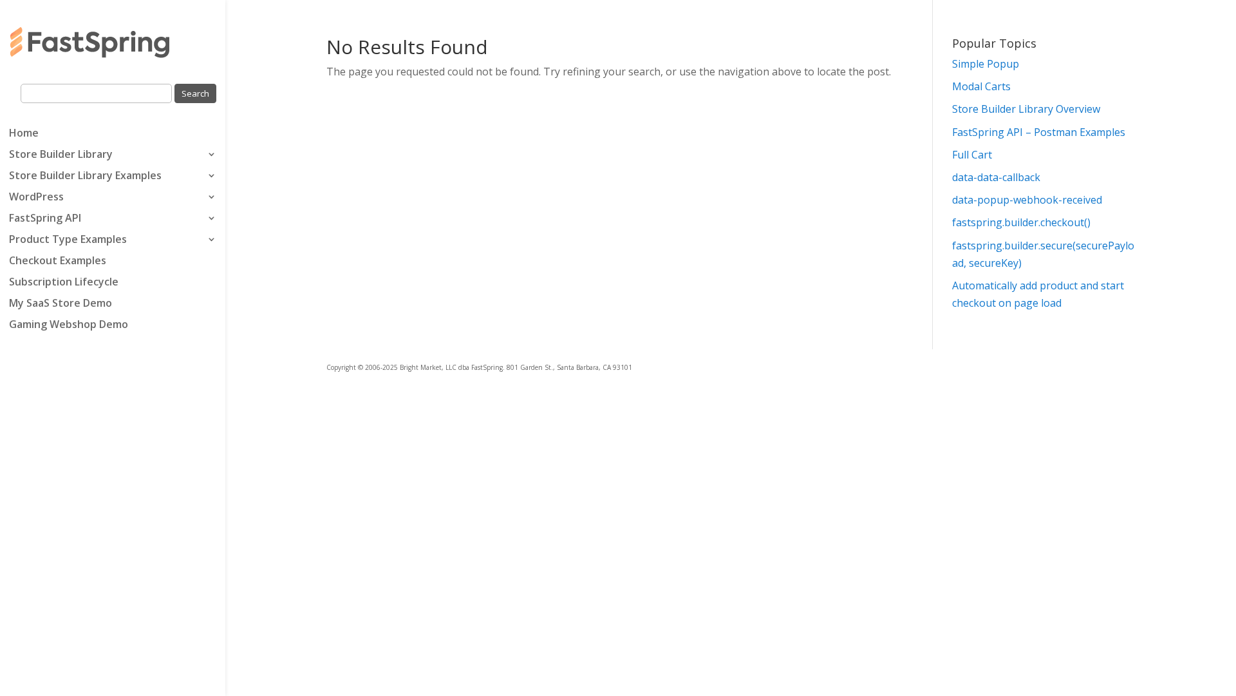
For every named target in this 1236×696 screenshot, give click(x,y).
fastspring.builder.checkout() (1021, 222)
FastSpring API (45, 219)
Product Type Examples (68, 240)
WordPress (36, 198)
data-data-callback (996, 177)
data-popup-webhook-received (1027, 200)
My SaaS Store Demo (60, 304)
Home (24, 134)
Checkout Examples (57, 261)
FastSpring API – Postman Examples (1038, 132)
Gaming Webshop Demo (68, 325)
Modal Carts (981, 86)
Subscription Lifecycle (63, 283)
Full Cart (972, 155)
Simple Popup (985, 64)
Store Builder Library (61, 155)
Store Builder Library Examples (85, 176)
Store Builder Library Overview (1026, 109)
